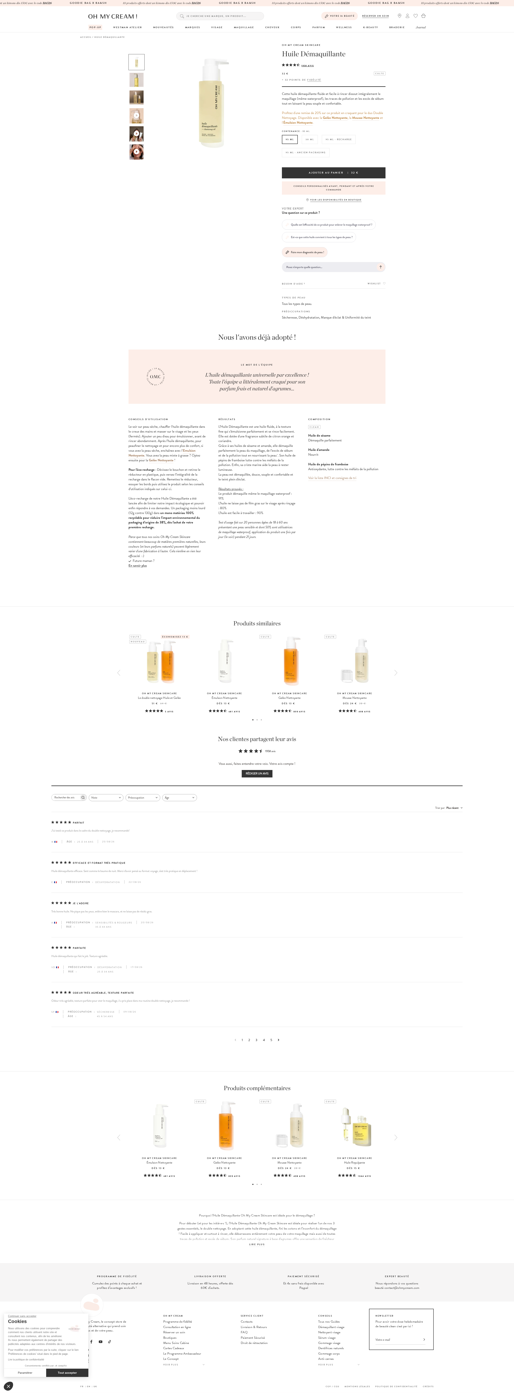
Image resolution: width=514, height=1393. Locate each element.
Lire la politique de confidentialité (26, 1359)
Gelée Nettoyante (335, 117)
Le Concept (170, 1359)
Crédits (428, 1386)
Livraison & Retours (254, 1327)
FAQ (244, 1332)
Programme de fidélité (177, 1321)
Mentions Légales (357, 1386)
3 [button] (261, 719)
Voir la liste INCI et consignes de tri (332, 477)
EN (89, 1386)
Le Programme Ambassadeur (182, 1353)
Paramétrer (25, 1372)
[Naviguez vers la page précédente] (235, 1040)
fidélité (314, 80)
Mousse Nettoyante (365, 117)
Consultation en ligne (177, 1327)
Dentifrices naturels (331, 1348)
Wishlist (374, 283)
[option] (136, 62)
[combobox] (106, 797)
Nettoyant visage (329, 1332)
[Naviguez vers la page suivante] (278, 1040)
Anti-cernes (326, 1359)
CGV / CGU (332, 1386)
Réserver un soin (375, 16)
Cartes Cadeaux (173, 1348)
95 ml (290, 139)
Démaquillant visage (331, 1327)
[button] (8, 1386)
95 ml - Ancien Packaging (306, 152)
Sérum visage (327, 1337)
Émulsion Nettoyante (298, 122)
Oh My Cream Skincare (301, 45)
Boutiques (169, 1337)
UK (95, 1386)
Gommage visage (329, 1343)
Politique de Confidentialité (396, 1386)
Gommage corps (329, 1353)
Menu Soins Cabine (176, 1343)
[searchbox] (65, 797)
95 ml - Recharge (339, 139)
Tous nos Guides (329, 1321)
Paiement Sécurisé (253, 1337)
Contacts (247, 1321)
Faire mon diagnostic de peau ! (307, 252)
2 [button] (257, 719)
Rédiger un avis (257, 773)
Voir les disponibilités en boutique (336, 199)
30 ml (310, 139)
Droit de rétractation (254, 1343)
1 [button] (252, 719)
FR (82, 1386)
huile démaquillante (264, 1228)
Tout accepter (67, 1372)
